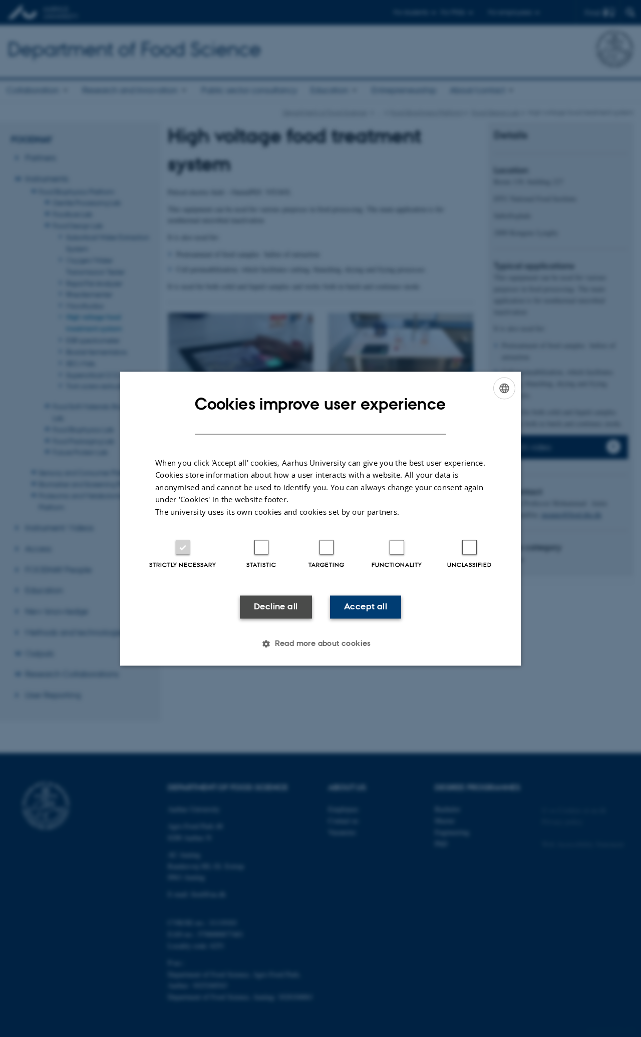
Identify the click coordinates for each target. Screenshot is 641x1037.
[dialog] (320, 518)
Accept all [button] (365, 606)
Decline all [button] (275, 606)
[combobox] (504, 388)
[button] (320, 643)
